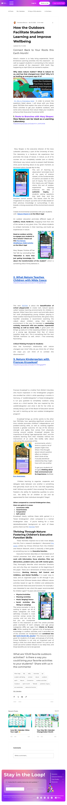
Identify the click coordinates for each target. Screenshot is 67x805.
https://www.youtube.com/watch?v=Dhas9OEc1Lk (29, 283)
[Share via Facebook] (14, 697)
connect (30, 677)
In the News (48, 11)
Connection (30, 680)
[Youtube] (48, 798)
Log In (34, 3)
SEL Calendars (21, 11)
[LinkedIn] (45, 798)
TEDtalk (35, 684)
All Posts (10, 11)
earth (15, 680)
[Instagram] (38, 798)
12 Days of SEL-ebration (34, 11)
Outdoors (17, 684)
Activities (36, 673)
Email (8, 786)
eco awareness (18, 687)
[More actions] (53, 23)
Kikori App (17, 673)
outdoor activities (41, 680)
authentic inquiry (45, 684)
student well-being (19, 677)
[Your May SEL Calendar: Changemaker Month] (47, 720)
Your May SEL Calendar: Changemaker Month (46, 731)
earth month (26, 684)
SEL (24, 673)
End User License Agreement (28, 797)
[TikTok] (52, 798)
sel (42, 673)
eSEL (29, 673)
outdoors (44, 677)
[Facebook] (41, 798)
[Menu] (11, 3)
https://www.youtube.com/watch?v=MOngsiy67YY (29, 365)
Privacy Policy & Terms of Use (16, 797)
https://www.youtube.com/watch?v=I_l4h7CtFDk (29, 123)
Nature (22, 680)
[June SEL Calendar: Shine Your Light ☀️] (20, 720)
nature (37, 677)
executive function (30, 687)
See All (57, 711)
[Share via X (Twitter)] (18, 697)
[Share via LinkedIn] (22, 697)
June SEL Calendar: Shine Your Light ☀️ (19, 731)
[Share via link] (26, 697)
